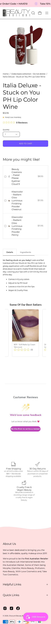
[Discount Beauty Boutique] (17, 13)
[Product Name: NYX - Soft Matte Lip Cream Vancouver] (25, 333)
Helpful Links (12, 584)
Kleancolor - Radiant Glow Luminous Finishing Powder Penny (17, 226)
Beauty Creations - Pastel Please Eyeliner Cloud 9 (17, 176)
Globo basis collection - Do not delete (28, 74)
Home (6, 74)
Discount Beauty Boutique (19, 616)
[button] (33, 13)
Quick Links (11, 595)
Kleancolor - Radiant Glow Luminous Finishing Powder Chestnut (17, 200)
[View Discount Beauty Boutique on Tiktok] (11, 608)
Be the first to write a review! (25, 429)
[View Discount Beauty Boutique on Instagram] (5, 608)
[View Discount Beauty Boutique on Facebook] (18, 608)
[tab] (10, 252)
